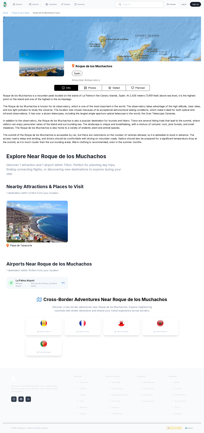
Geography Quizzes (120, 395)
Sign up (195, 4)
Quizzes (81, 4)
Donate (173, 4)
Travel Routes (117, 389)
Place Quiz (116, 401)
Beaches (84, 407)
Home (5, 13)
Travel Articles (149, 382)
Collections (148, 395)
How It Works (179, 395)
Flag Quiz (115, 407)
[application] (102, 39)
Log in (183, 4)
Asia (82, 401)
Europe (83, 395)
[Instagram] (14, 399)
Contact (177, 389)
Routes (67, 4)
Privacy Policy (180, 401)
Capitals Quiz (117, 414)
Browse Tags (148, 401)
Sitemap (177, 414)
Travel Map (116, 382)
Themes (83, 389)
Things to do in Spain (20, 13)
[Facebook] (21, 399)
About (177, 382)
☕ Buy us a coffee (174, 428)
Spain (77, 73)
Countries (53, 4)
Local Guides (148, 389)
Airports (83, 414)
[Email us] (28, 399)
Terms (177, 407)
